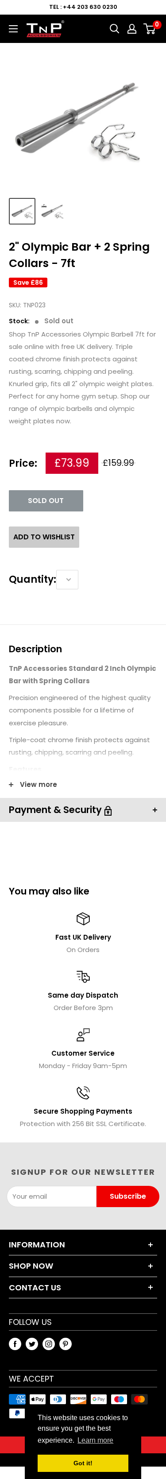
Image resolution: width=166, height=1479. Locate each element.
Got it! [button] (83, 1463)
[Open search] (115, 29)
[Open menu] (13, 28)
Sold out (46, 501)
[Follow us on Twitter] (32, 1343)
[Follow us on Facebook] (15, 1343)
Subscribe (128, 1196)
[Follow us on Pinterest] (65, 1343)
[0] (149, 28)
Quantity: (32, 579)
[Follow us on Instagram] (48, 1343)
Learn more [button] (95, 1440)
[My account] (131, 29)
